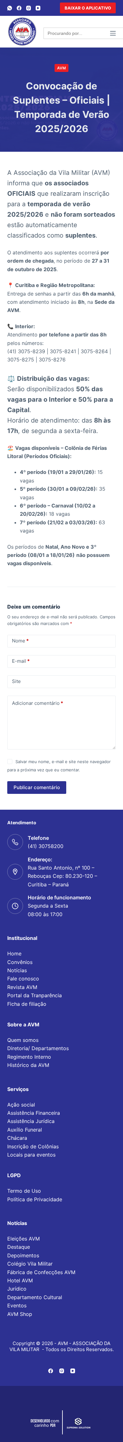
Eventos (16, 1305)
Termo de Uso (24, 1191)
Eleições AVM (23, 1238)
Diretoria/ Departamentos (38, 1048)
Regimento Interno (29, 1057)
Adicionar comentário (37, 703)
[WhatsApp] (9, 8)
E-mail (21, 661)
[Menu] (113, 33)
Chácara (17, 1138)
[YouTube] (38, 8)
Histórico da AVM (28, 1065)
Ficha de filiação (26, 1004)
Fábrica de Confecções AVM (41, 1272)
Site (16, 681)
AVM (61, 68)
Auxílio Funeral (24, 1129)
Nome (20, 641)
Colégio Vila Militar (30, 1263)
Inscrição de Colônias (33, 1146)
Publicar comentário (37, 787)
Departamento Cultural (34, 1297)
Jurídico (16, 1289)
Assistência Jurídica (31, 1121)
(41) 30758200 (45, 846)
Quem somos (22, 1040)
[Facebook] (19, 8)
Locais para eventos (31, 1155)
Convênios (19, 962)
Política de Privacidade (34, 1199)
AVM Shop (19, 1314)
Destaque (18, 1247)
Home (14, 953)
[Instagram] (28, 8)
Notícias (17, 970)
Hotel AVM (20, 1280)
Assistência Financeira (33, 1113)
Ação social (21, 1104)
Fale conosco (23, 978)
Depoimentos (23, 1255)
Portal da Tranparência (34, 995)
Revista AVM (22, 987)
